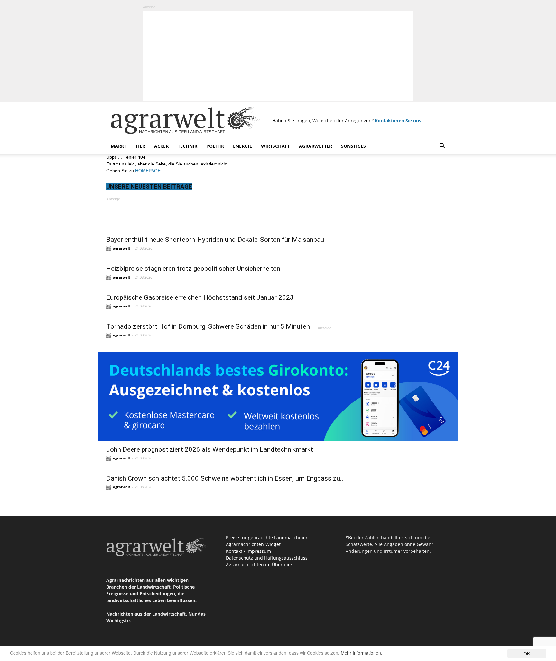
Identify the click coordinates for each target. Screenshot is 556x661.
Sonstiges (353, 146)
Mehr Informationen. (361, 652)
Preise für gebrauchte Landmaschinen (267, 537)
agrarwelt (121, 248)
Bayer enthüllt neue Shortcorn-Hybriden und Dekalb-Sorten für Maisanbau (215, 239)
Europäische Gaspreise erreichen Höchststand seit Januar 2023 (200, 297)
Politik (215, 146)
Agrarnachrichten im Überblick (259, 565)
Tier (140, 146)
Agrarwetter (315, 146)
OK (527, 653)
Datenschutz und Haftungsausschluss (267, 558)
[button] (442, 147)
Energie (242, 146)
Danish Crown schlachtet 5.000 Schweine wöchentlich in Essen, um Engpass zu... (225, 478)
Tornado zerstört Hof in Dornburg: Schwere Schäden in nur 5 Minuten (208, 326)
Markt (118, 146)
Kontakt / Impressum (248, 551)
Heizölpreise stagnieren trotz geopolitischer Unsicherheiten (193, 268)
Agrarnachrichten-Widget (253, 544)
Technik (187, 146)
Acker (161, 146)
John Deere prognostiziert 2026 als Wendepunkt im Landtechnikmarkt (209, 449)
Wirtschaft (275, 146)
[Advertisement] (278, 56)
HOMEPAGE (148, 170)
